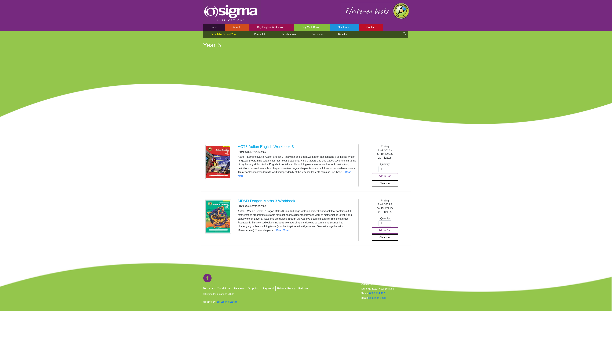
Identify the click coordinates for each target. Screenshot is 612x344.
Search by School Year (224, 34)
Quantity (385, 164)
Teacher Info (289, 34)
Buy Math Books (311, 27)
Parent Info (260, 34)
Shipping (253, 288)
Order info (317, 34)
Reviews (239, 288)
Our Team (343, 27)
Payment (268, 288)
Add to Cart (385, 176)
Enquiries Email (377, 298)
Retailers (343, 34)
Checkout (384, 183)
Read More (282, 230)
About (236, 27)
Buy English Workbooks (270, 27)
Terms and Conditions (216, 288)
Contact (370, 27)
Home (214, 27)
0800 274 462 (377, 293)
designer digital (227, 302)
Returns (303, 288)
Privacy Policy (286, 288)
